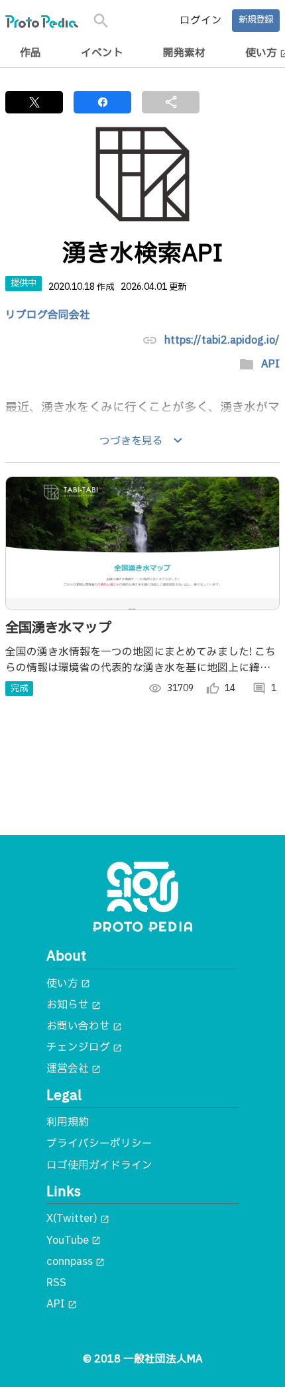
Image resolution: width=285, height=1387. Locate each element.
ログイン (201, 21)
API (270, 364)
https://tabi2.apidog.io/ (222, 340)
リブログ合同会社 (47, 315)
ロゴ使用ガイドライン (99, 1165)
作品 (30, 53)
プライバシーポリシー (99, 1144)
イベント (102, 53)
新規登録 (256, 20)
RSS (56, 1283)
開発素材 (184, 53)
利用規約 (67, 1122)
